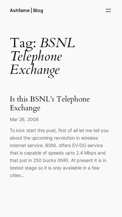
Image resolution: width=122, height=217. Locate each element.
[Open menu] (108, 10)
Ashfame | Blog (26, 10)
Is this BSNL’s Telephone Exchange (50, 104)
